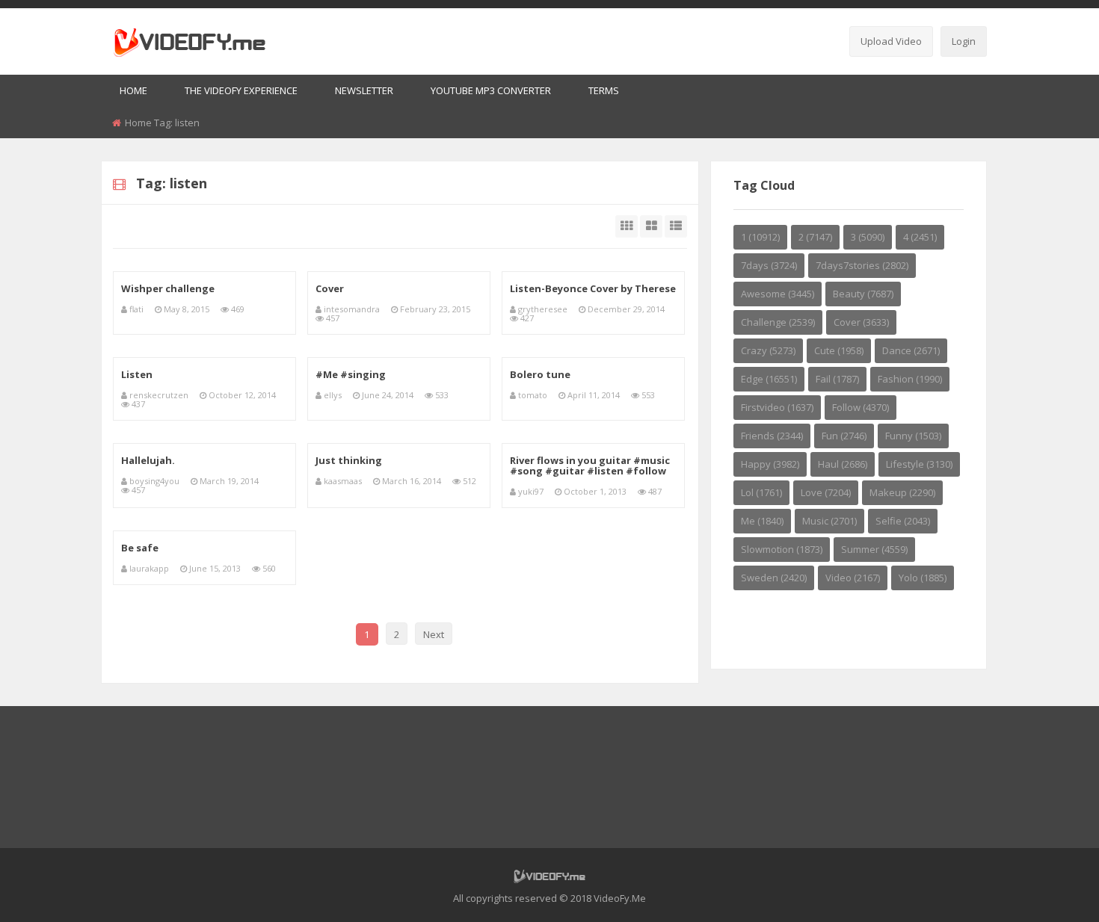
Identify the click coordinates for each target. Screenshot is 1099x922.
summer (874, 549)
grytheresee (542, 309)
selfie (902, 520)
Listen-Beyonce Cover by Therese (593, 288)
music (829, 520)
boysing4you (154, 480)
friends (772, 435)
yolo (922, 577)
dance (911, 350)
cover (861, 322)
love (826, 492)
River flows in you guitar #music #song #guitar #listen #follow (590, 465)
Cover (329, 288)
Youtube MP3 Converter (491, 90)
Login (964, 41)
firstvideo (777, 407)
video (852, 577)
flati (136, 309)
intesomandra (352, 309)
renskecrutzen (158, 394)
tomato (532, 394)
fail (837, 379)
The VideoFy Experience (241, 90)
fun (844, 435)
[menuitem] (133, 91)
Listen (137, 374)
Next (433, 634)
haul (842, 464)
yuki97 (531, 491)
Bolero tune (540, 374)
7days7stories (862, 265)
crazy (768, 350)
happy (770, 464)
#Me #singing (350, 374)
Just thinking (348, 460)
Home (133, 90)
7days (769, 265)
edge (769, 379)
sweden (774, 577)
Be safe (139, 547)
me (762, 520)
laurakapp (149, 568)
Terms (603, 90)
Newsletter (364, 90)
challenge (778, 322)
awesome (777, 293)
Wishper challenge (168, 288)
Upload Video (891, 41)
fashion (910, 379)
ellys (333, 394)
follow (860, 407)
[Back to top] (1050, 888)
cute (839, 350)
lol (761, 492)
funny (913, 435)
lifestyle (919, 464)
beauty (863, 293)
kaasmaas (343, 480)
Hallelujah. (148, 460)
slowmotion (781, 549)
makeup (902, 492)
